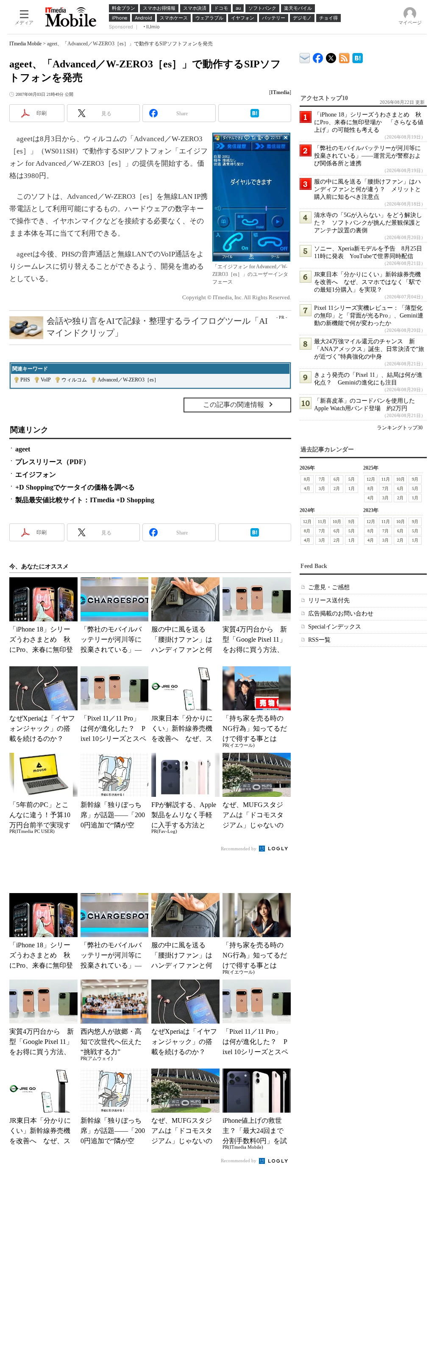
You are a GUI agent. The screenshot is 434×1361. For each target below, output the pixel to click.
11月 (385, 479)
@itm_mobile (331, 56)
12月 (371, 479)
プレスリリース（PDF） (52, 461)
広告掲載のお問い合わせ (340, 613)
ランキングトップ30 (400, 428)
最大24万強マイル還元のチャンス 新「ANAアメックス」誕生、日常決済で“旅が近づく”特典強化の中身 (369, 349)
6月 (337, 479)
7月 (322, 479)
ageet (22, 449)
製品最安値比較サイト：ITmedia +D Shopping (84, 500)
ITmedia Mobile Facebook (318, 56)
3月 (322, 488)
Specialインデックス (334, 626)
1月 (351, 488)
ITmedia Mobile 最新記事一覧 (344, 56)
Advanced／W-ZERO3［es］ (128, 380)
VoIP (46, 380)
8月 (307, 479)
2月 (337, 488)
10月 (400, 479)
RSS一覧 (319, 640)
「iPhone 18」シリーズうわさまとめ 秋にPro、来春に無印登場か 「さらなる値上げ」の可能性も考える (368, 122)
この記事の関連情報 (233, 404)
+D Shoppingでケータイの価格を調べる (75, 487)
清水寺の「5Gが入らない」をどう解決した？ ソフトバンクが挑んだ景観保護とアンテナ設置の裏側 (368, 223)
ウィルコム (74, 380)
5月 (351, 479)
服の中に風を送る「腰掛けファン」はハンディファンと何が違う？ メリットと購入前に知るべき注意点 (367, 189)
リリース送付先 (329, 600)
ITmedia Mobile (25, 44)
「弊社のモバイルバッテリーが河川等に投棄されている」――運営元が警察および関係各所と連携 (367, 156)
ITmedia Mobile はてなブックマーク (357, 56)
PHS (25, 380)
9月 (415, 479)
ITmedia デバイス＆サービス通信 (305, 56)
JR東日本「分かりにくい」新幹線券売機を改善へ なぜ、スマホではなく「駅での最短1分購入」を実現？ (367, 282)
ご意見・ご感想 (329, 587)
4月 (307, 488)
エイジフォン (35, 474)
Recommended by (239, 848)
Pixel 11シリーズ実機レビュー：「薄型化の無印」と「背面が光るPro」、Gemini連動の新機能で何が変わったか (368, 315)
